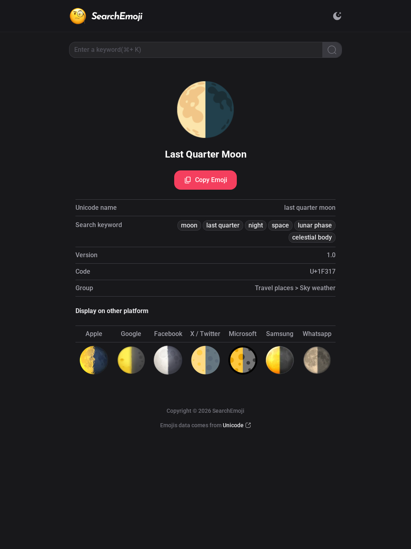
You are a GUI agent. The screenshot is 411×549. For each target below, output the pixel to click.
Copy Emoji (211, 180)
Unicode (233, 425)
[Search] (332, 49)
